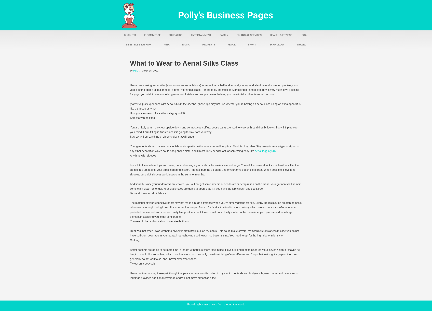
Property (208, 44)
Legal (304, 35)
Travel (301, 44)
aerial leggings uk (265, 151)
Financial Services (249, 35)
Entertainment (201, 35)
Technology (276, 44)
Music (186, 44)
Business (130, 35)
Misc (167, 44)
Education (176, 35)
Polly (135, 70)
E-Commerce (152, 35)
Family (224, 35)
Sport (252, 44)
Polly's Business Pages (225, 15)
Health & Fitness (281, 35)
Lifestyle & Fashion (139, 44)
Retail (231, 44)
